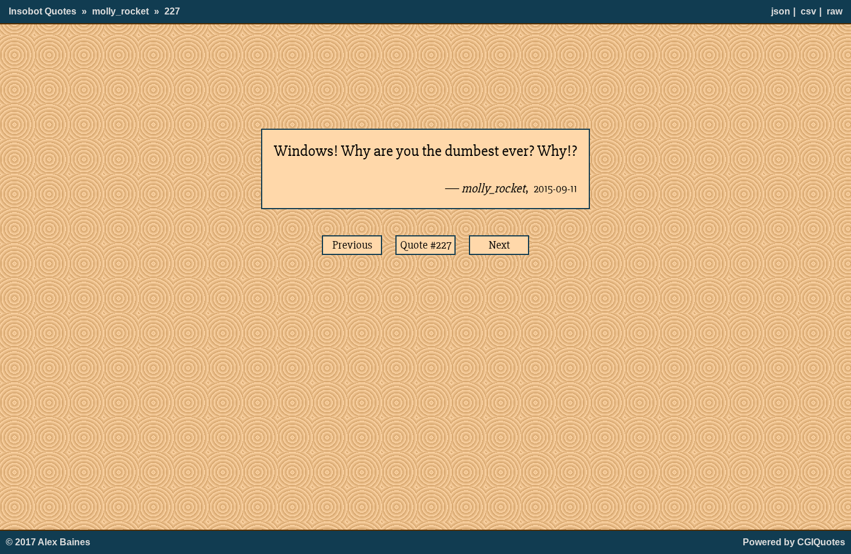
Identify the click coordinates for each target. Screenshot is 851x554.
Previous (352, 245)
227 (172, 11)
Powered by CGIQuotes (794, 542)
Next (499, 245)
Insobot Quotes (42, 11)
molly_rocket (120, 11)
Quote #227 (426, 245)
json (780, 11)
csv (808, 11)
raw (834, 11)
